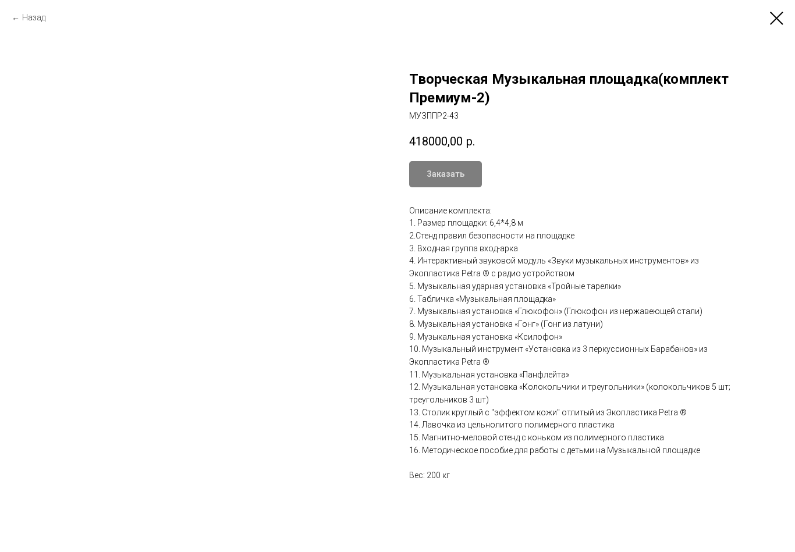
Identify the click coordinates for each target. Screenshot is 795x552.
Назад (33, 17)
